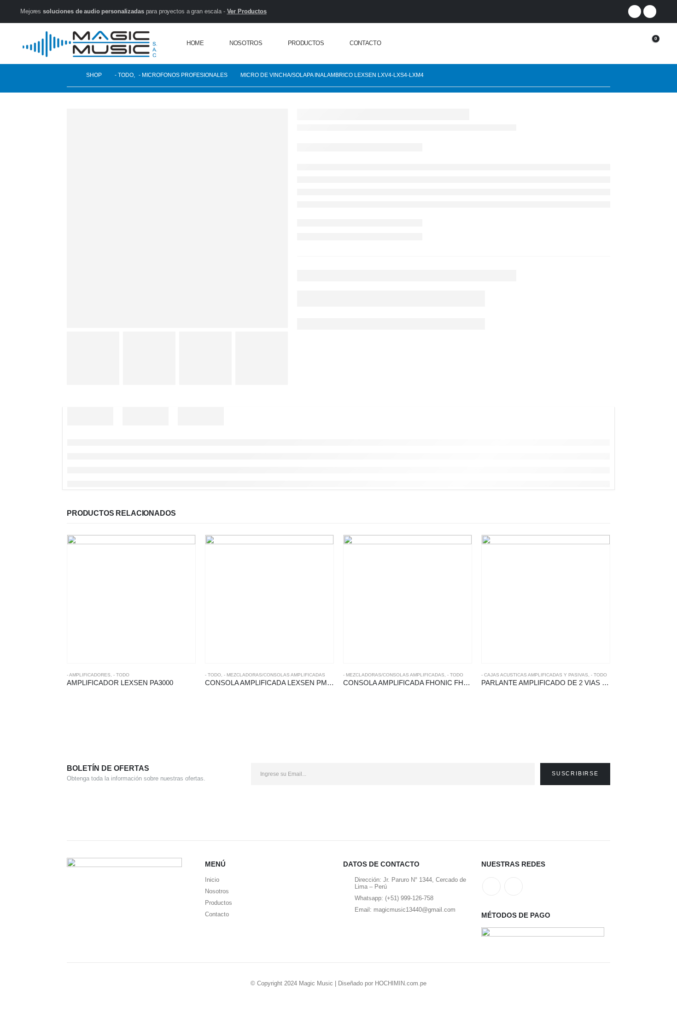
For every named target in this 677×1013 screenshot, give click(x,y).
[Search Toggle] (602, 43)
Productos (306, 43)
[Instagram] (649, 11)
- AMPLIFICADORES (89, 674)
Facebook (491, 886)
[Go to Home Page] (70, 75)
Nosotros (246, 43)
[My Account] (624, 43)
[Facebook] (634, 11)
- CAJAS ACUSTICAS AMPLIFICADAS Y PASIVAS (534, 674)
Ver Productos (247, 11)
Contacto (365, 43)
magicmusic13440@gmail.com (414, 909)
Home (195, 43)
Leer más (180, 550)
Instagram (513, 886)
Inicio (212, 879)
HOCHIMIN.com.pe (400, 983)
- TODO (121, 674)
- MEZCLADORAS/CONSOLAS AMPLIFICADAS (274, 674)
